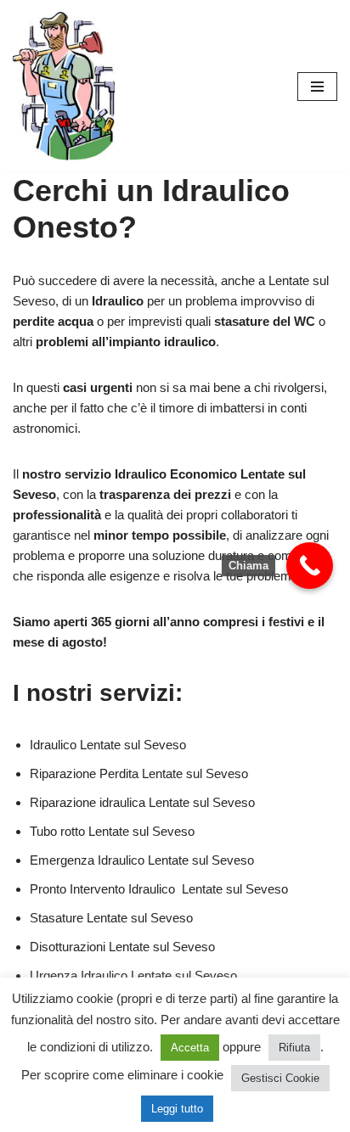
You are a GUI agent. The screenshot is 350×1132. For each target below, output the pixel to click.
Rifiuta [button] (294, 1047)
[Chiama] (309, 565)
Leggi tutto (177, 1108)
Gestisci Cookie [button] (280, 1078)
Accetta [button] (190, 1047)
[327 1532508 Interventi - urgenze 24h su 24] (64, 86)
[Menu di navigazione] (317, 86)
